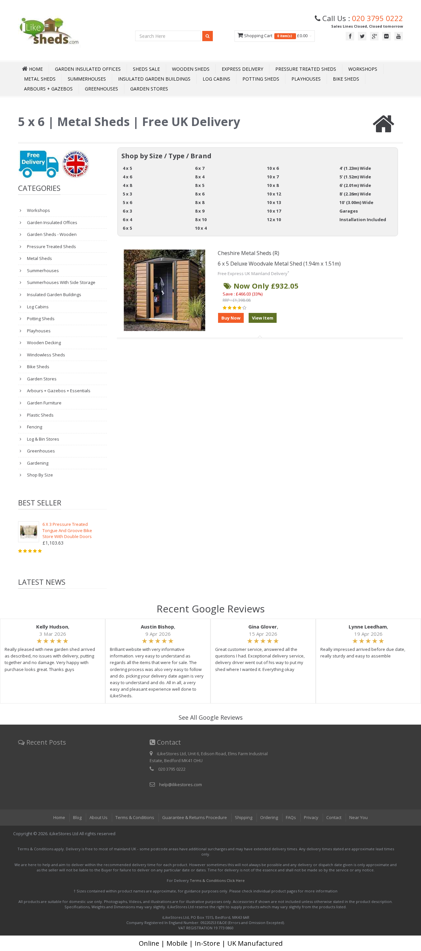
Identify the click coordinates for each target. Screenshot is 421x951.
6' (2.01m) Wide (355, 185)
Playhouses (306, 79)
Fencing (34, 427)
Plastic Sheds (40, 415)
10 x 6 (273, 168)
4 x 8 (127, 185)
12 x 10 (274, 219)
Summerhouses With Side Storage (60, 282)
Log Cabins (216, 79)
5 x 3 (127, 194)
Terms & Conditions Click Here (217, 880)
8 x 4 (199, 177)
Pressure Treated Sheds (305, 69)
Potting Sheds (260, 79)
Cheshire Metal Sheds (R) (248, 253)
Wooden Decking (43, 343)
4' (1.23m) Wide (355, 168)
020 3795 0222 (377, 18)
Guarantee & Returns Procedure (194, 817)
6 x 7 (199, 168)
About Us (98, 817)
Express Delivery (242, 69)
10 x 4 (201, 228)
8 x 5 (199, 185)
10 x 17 (274, 211)
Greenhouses (101, 89)
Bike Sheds (346, 79)
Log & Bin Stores (42, 439)
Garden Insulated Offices (88, 69)
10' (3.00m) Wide (356, 202)
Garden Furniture (44, 403)
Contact (333, 817)
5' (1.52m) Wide (355, 177)
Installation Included (362, 219)
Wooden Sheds (191, 69)
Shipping (243, 817)
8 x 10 (201, 219)
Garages (348, 211)
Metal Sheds (40, 79)
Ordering (269, 817)
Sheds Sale (146, 69)
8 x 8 (199, 202)
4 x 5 (127, 168)
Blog (77, 817)
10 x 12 (274, 194)
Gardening (37, 463)
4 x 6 (127, 177)
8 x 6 (199, 194)
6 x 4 (127, 219)
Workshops (362, 69)
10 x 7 (273, 177)
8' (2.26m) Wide (355, 194)
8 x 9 (199, 211)
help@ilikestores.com (180, 784)
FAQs (291, 817)
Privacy (311, 817)
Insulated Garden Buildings (154, 79)
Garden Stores (149, 89)
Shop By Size (39, 475)
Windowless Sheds (45, 355)
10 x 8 (273, 185)
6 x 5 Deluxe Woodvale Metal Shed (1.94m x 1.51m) (279, 263)
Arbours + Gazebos (48, 89)
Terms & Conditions (134, 817)
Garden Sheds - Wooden (51, 234)
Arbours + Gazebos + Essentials (58, 391)
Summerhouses (87, 79)
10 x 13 (274, 202)
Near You (358, 817)
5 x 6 (127, 202)
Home (59, 817)
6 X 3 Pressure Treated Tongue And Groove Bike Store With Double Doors (67, 530)
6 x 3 (127, 211)
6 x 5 (127, 228)
